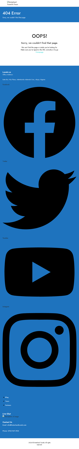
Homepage (39, 52)
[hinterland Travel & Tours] (13, 3)
